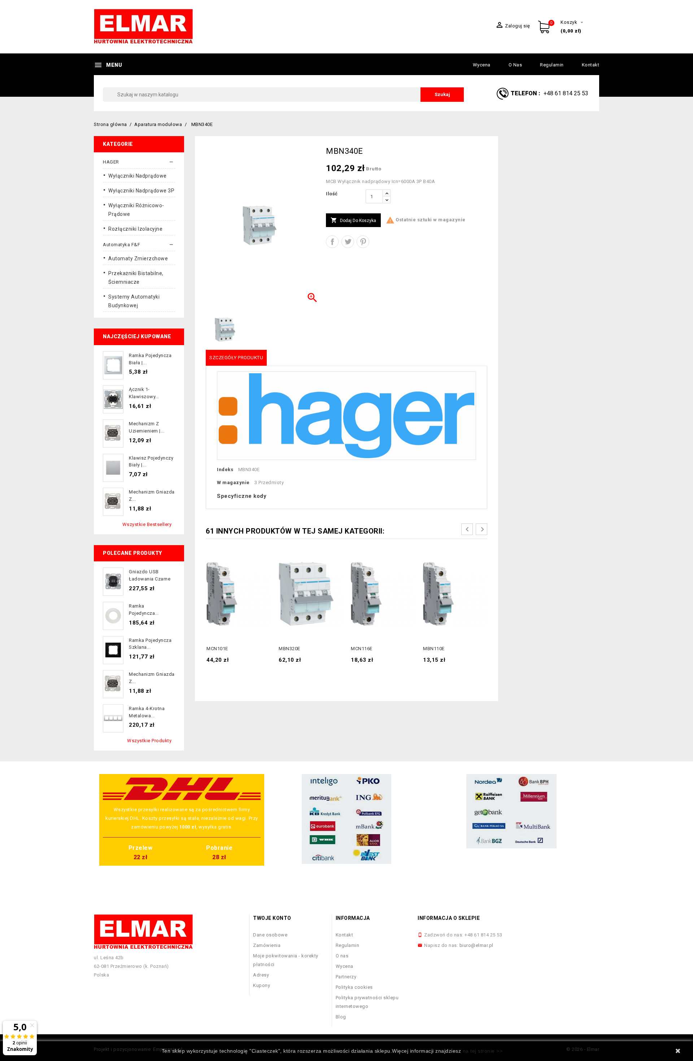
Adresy (261, 975)
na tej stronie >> (483, 1051)
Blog (341, 1016)
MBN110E (434, 648)
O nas (515, 65)
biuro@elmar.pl (476, 945)
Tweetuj (348, 242)
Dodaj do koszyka (353, 220)
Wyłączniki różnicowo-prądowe (136, 210)
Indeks (225, 469)
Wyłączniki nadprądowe (137, 176)
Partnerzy (346, 976)
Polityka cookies (354, 987)
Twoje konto (272, 918)
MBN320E (289, 648)
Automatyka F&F (121, 244)
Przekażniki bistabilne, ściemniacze (136, 277)
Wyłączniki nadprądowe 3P (141, 190)
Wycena (482, 65)
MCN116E (361, 648)
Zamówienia (266, 945)
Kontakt (591, 65)
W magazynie (233, 482)
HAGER (111, 162)
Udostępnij (332, 242)
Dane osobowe (270, 935)
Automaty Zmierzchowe (138, 258)
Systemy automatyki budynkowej (134, 301)
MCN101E (217, 648)
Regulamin (552, 65)
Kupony (261, 985)
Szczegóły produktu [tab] (236, 357)
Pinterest (363, 242)
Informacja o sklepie (449, 918)
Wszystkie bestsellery (147, 524)
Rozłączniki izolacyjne (135, 229)
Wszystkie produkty (149, 740)
